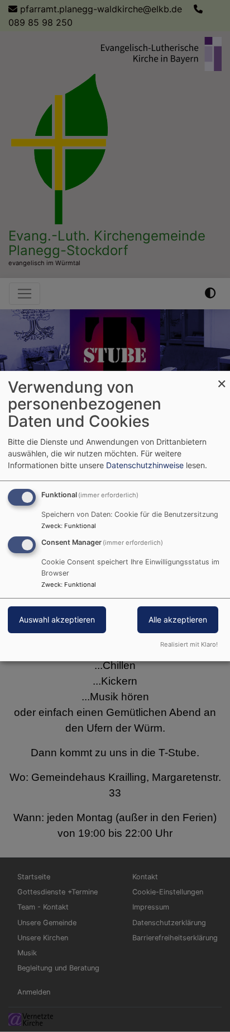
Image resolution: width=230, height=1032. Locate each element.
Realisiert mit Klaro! (189, 644)
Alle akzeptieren (177, 620)
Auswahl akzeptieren (57, 620)
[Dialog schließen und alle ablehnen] (221, 378)
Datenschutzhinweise (145, 465)
